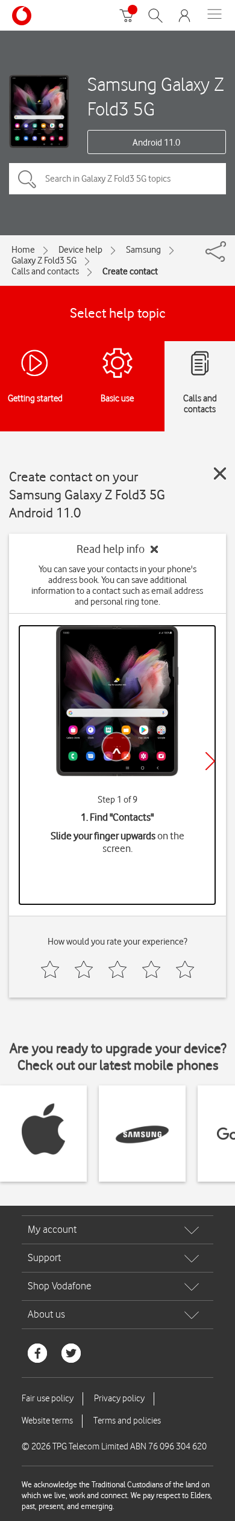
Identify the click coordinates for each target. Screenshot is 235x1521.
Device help (80, 249)
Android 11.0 (156, 142)
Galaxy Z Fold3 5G (44, 260)
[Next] (210, 761)
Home (23, 249)
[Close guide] (220, 473)
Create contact (130, 271)
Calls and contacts (45, 271)
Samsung (143, 249)
